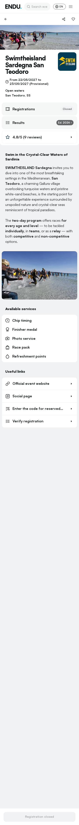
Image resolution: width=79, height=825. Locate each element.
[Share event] (64, 19)
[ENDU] (13, 6)
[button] (39, 137)
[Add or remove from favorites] (73, 19)
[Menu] (71, 7)
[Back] (6, 19)
